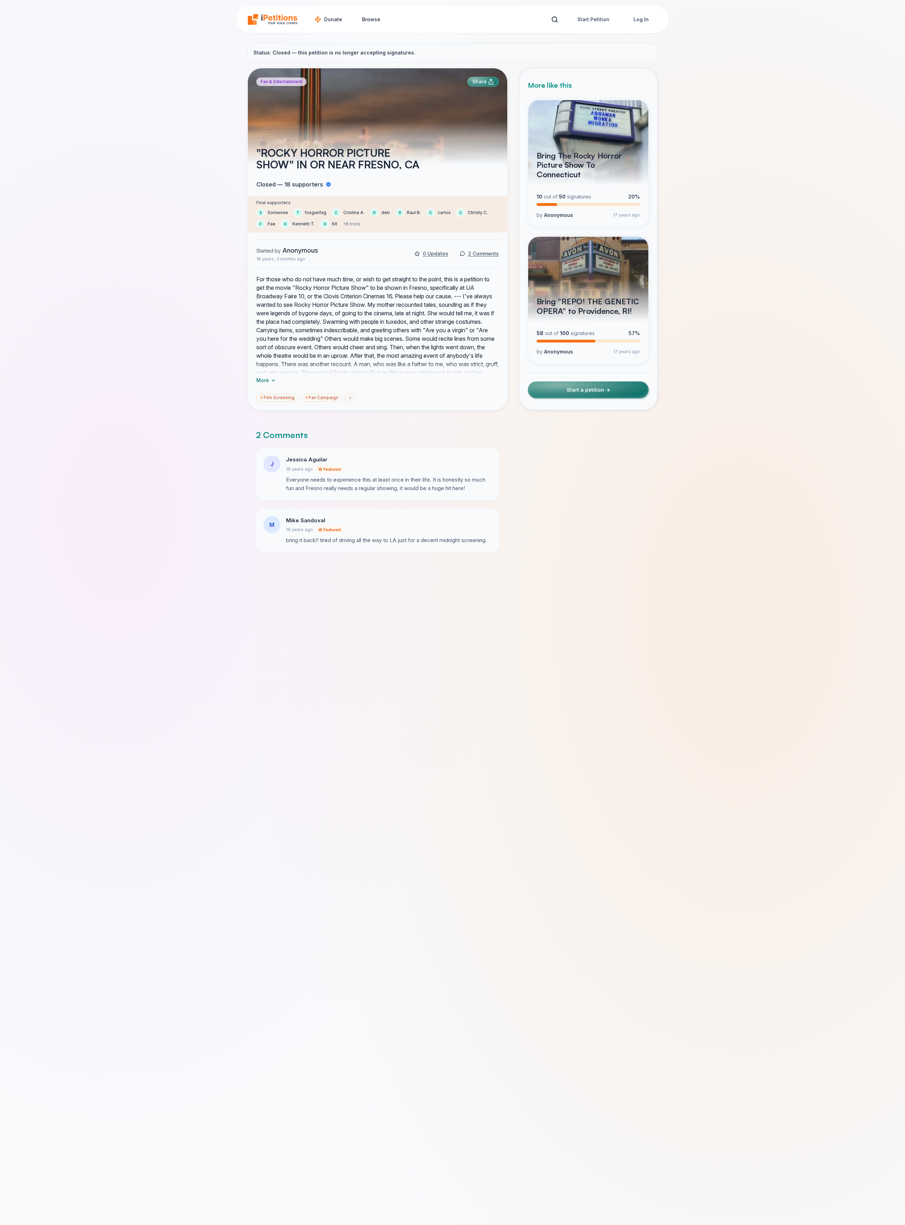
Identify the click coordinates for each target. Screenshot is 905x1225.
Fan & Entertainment (281, 81)
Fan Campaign (321, 397)
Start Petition (593, 19)
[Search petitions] (554, 19)
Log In (641, 19)
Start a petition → (588, 390)
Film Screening (277, 397)
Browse (371, 19)
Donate (333, 19)
